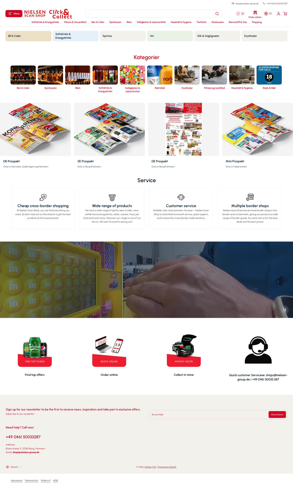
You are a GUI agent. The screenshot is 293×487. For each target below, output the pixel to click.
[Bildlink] (23, 80)
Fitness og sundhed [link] (214, 87)
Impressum (16, 480)
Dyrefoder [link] (187, 87)
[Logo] (48, 13)
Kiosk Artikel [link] (269, 87)
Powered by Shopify (167, 466)
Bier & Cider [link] (23, 87)
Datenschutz (31, 480)
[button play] (285, 310)
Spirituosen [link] (50, 87)
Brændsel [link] (160, 87)
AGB (55, 480)
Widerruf (46, 480)
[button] (13, 13)
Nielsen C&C (150, 466)
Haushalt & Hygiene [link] (241, 87)
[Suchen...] (217, 13)
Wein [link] (77, 87)
